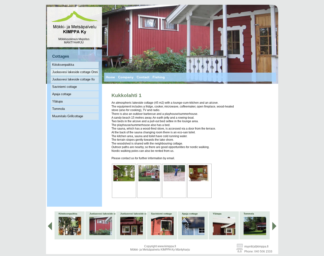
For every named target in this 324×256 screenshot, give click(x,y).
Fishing (159, 77)
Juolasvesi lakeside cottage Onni (75, 72)
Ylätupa (57, 101)
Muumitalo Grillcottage (67, 116)
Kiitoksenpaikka (63, 64)
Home (110, 77)
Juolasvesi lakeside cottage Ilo (73, 79)
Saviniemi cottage (64, 86)
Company (126, 77)
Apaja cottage (61, 94)
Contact (143, 77)
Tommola (58, 109)
